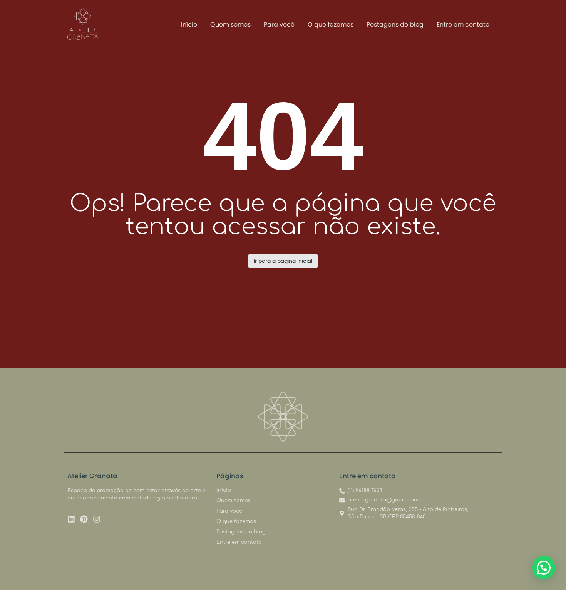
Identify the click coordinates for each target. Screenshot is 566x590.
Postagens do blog (395, 24)
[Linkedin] (71, 519)
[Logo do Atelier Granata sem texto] (283, 417)
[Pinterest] (84, 519)
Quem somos (230, 24)
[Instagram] (96, 519)
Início (189, 24)
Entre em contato (463, 24)
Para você (279, 24)
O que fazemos (330, 24)
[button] (543, 567)
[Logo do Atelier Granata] (82, 24)
